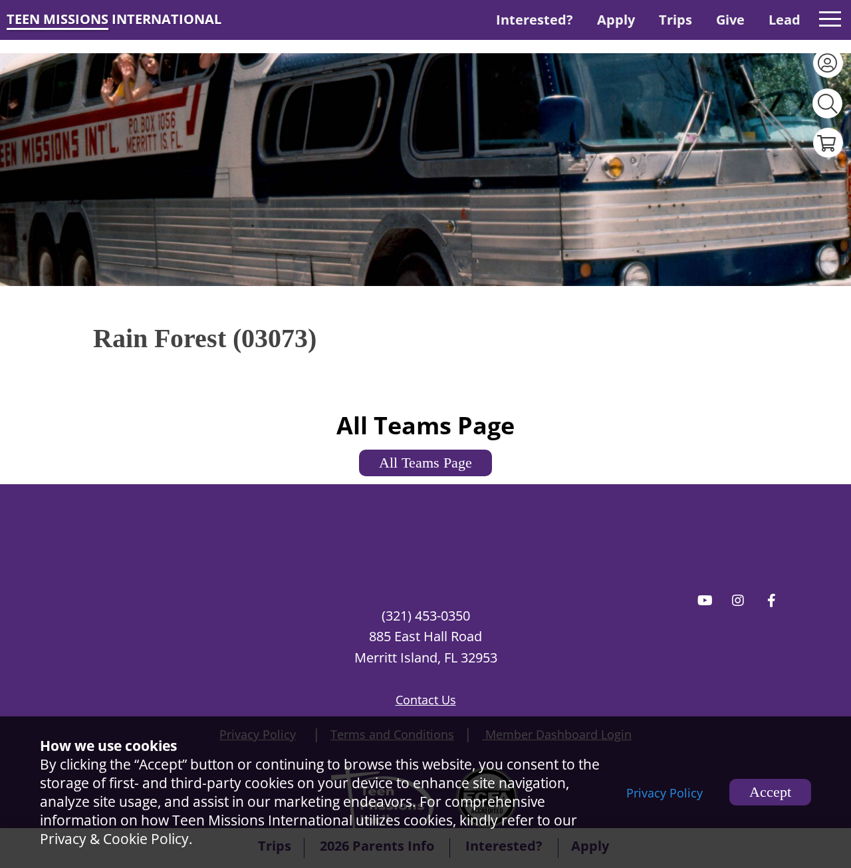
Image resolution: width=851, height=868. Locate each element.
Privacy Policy (664, 793)
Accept (770, 792)
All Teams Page (425, 462)
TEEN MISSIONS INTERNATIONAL (114, 19)
